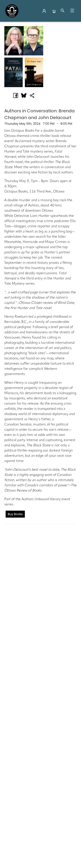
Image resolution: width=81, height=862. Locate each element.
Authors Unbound (35, 499)
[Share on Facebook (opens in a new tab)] (15, 95)
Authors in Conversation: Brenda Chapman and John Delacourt (39, 114)
